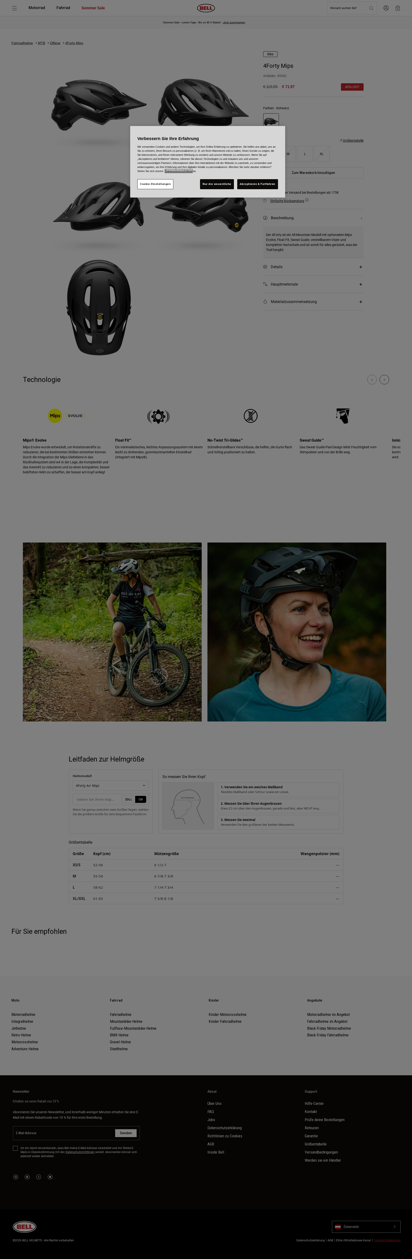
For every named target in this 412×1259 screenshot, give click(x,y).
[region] (207, 162)
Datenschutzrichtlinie (178, 171)
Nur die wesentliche (217, 184)
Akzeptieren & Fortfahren (257, 184)
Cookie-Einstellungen (155, 184)
